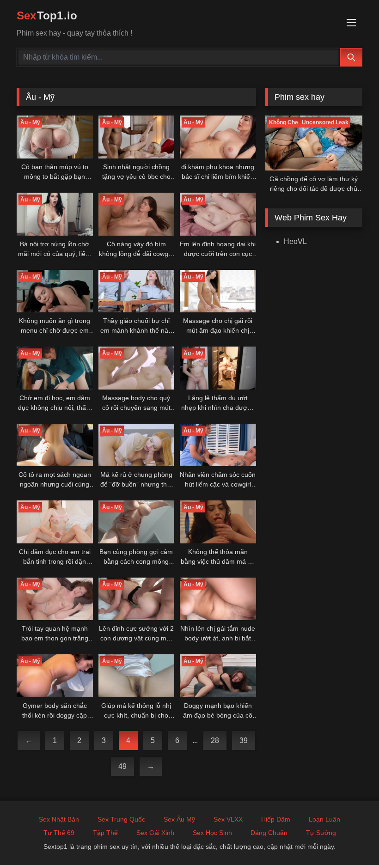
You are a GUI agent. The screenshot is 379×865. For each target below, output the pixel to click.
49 (122, 766)
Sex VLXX (228, 819)
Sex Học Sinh (212, 832)
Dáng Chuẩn (269, 832)
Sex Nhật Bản (59, 819)
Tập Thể (105, 832)
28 (215, 740)
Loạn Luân (324, 819)
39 (243, 740)
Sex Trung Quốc (121, 819)
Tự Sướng (321, 832)
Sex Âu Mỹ (179, 819)
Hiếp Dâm (275, 819)
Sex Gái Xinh (155, 832)
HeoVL (295, 241)
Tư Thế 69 (58, 832)
